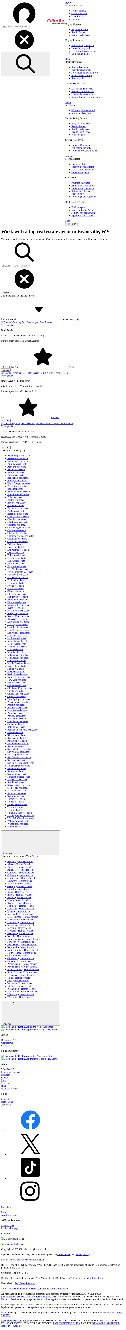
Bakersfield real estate (18, 477)
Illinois (10, 894)
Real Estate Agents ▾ (75, 202)
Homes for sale (78, 10)
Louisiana (12, 908)
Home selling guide (80, 145)
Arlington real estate (17, 464)
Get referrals (7, 1042)
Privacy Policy (83, 1254)
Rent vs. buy (77, 194)
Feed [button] (67, 220)
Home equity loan (80, 172)
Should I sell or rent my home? (86, 97)
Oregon (11, 961)
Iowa (9, 900)
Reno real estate (15, 732)
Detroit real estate (15, 552)
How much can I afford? (83, 185)
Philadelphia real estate (18, 702)
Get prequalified (79, 164)
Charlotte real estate (16, 525)
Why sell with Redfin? (82, 123)
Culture (4, 1077)
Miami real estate (15, 652)
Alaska (10, 864)
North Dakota (14, 953)
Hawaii (10, 889)
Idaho (10, 892)
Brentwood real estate (17, 508)
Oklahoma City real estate (19, 688)
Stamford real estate (16, 793)
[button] (33, 13)
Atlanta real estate (16, 469)
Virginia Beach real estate (19, 812)
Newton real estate (16, 682)
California (12, 872)
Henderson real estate (17, 596)
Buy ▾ (68, 2)
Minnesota (12, 922)
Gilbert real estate (15, 591)
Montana (11, 930)
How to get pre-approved (83, 196)
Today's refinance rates (82, 169)
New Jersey (13, 941)
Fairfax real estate (15, 563)
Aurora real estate (15, 472)
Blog (3, 1086)
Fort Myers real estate (17, 574)
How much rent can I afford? (85, 72)
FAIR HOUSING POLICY (66, 1323)
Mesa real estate (15, 649)
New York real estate (17, 680)
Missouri (11, 928)
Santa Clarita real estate (18, 765)
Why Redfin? (7, 1069)
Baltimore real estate (17, 480)
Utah (9, 980)
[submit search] (25, 64)
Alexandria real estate (17, 458)
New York (12, 947)
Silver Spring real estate (18, 785)
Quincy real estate (16, 724)
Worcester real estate (17, 826)
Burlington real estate (17, 513)
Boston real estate (15, 500)
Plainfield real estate (17, 710)
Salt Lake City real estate (19, 749)
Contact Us (6, 1099)
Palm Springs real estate (18, 699)
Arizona (11, 867)
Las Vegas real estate (17, 624)
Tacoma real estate (16, 799)
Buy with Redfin (79, 29)
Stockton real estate (16, 796)
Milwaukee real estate (17, 655)
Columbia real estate (17, 538)
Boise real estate (15, 497)
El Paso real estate (16, 555)
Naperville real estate (17, 666)
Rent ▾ (68, 59)
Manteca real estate (16, 644)
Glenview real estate (17, 594)
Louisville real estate (17, 635)
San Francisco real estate (19, 757)
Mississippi (12, 925)
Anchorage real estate (17, 461)
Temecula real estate (17, 804)
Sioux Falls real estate (17, 787)
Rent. (3, 1212)
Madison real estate (16, 638)
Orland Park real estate (18, 693)
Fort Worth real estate (17, 577)
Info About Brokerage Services (24, 1288)
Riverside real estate (17, 738)
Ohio (9, 955)
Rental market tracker (81, 70)
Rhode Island (13, 966)
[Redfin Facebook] (30, 1130)
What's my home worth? (83, 110)
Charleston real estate (17, 522)
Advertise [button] (6, 1104)
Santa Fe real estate (16, 768)
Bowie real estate (15, 505)
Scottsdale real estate (17, 779)
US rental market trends (82, 94)
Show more (7, 853)
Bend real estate (15, 489)
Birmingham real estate (18, 491)
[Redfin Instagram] (30, 1202)
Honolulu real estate (17, 599)
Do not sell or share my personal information (22, 1259)
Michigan (12, 919)
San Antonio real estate (18, 752)
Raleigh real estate (16, 727)
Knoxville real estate (17, 619)
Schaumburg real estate (18, 776)
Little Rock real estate (17, 627)
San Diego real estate (17, 754)
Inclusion (5, 1074)
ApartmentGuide (9, 1215)
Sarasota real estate (16, 771)
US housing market (80, 53)
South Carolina (14, 969)
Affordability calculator (82, 45)
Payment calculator (80, 182)
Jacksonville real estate (18, 610)
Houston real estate (16, 602)
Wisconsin (12, 994)
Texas (10, 977)
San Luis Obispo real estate (20, 763)
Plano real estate (15, 713)
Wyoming (12, 997)
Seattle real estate (15, 782)
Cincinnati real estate (17, 533)
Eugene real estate (16, 560)
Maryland (12, 914)
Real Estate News (9, 1088)
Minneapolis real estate (18, 657)
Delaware (12, 881)
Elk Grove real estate (17, 558)
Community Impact (10, 1072)
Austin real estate (15, 475)
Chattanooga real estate (18, 527)
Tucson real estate (16, 807)
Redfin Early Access (81, 35)
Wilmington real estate (18, 821)
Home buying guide (81, 48)
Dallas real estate (15, 544)
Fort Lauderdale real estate (20, 572)
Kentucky (12, 905)
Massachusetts (14, 917)
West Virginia (14, 991)
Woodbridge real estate (18, 823)
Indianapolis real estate (18, 605)
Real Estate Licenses (25, 1283)
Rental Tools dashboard (82, 91)
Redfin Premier (78, 32)
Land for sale (77, 16)
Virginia (11, 986)
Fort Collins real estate (18, 569)
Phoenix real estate (16, 704)
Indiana (11, 897)
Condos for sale (79, 13)
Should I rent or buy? (81, 75)
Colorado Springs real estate (21, 536)
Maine (10, 911)
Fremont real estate (16, 583)
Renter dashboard (80, 67)
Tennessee (12, 975)
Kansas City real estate (18, 616)
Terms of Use (63, 1254)
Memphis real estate (17, 646)
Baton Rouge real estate (18, 483)
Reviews (70, 367)
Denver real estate (16, 547)
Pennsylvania (13, 964)
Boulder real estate (16, 502)
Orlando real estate (16, 696)
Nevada (11, 936)
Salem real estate (15, 746)
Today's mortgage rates (82, 166)
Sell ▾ (68, 102)
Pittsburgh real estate (17, 707)
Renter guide (77, 78)
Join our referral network (83, 212)
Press (3, 1080)
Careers (5, 1045)
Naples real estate (15, 668)
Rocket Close (7, 1225)
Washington (13, 989)
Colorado (11, 875)
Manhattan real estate (17, 641)
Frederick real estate (17, 580)
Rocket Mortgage (9, 1228)
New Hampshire (15, 939)
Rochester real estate (17, 740)
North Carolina (14, 950)
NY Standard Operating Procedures (85, 1278)
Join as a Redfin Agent (82, 210)
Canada (21, 1244)
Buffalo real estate (16, 511)
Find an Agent (78, 207)
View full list (32, 856)
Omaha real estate (16, 691)
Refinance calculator (81, 191)
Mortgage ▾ (71, 156)
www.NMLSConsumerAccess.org (18, 1296)
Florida (10, 883)
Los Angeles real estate (18, 632)
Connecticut (13, 878)
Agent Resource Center (82, 215)
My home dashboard (81, 113)
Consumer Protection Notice (54, 1288)
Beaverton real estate (17, 486)
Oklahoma (12, 958)
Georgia (11, 886)
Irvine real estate (15, 608)
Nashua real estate (16, 671)
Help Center (7, 1102)
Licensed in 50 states (46, 1296)
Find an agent (78, 134)
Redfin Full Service (80, 132)
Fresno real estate (15, 585)
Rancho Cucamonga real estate (22, 729)
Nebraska (12, 933)
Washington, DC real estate (20, 815)
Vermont (11, 983)
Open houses (77, 19)
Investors (5, 1083)
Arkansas (11, 869)
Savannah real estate (17, 774)
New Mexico (13, 944)
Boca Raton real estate (18, 494)
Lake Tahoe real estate (18, 621)
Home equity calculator (82, 188)
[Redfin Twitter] (30, 1154)
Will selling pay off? (81, 148)
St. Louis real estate (16, 790)
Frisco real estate (15, 588)
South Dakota (14, 972)
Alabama (11, 861)
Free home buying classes (83, 51)
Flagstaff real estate (16, 566)
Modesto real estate (16, 660)
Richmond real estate (17, 735)
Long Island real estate (18, 630)
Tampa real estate (15, 801)
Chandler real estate (16, 519)
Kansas (10, 903)
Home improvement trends (84, 150)
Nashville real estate (17, 674)
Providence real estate (17, 721)
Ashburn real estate (16, 466)
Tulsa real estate (15, 810)
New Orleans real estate (18, 677)
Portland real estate (16, 716)
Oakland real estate (16, 685)
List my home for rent (82, 88)
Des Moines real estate (18, 549)
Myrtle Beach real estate (19, 663)
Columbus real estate (17, 541)
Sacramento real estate (18, 743)
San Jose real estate (16, 760)
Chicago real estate (16, 530)
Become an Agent (10, 1040)
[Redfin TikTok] (30, 1178)
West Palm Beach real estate (21, 818)
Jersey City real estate (17, 613)
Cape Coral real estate (18, 516)
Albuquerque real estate (18, 455)
